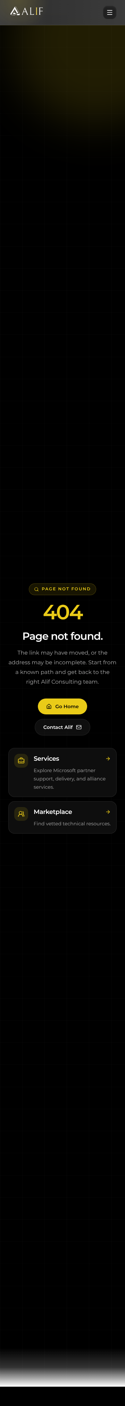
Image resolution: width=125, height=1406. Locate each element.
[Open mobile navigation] (110, 12)
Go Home (67, 706)
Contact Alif (58, 727)
